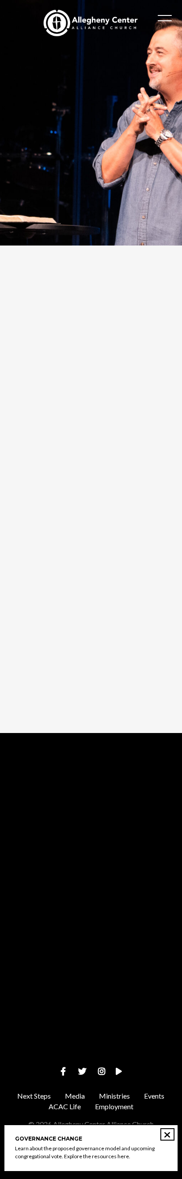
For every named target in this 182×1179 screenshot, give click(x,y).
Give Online (91, 1056)
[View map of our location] (91, 931)
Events (154, 1096)
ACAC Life (65, 1106)
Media (75, 1096)
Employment (114, 1106)
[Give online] (91, 1006)
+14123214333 (91, 906)
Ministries (114, 1096)
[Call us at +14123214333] (91, 857)
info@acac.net (91, 831)
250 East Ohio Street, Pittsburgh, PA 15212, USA (91, 981)
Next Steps (34, 1096)
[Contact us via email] (91, 781)
